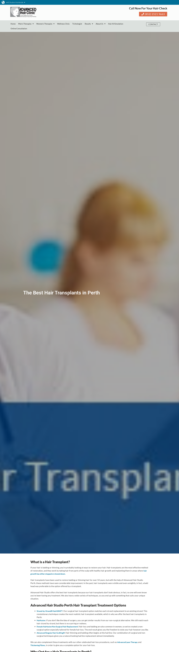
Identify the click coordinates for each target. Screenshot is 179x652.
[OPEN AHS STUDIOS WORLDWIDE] (24, 2)
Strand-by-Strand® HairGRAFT (49, 611)
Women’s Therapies (44, 24)
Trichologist (77, 24)
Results (88, 24)
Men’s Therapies (24, 24)
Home (13, 24)
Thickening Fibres (37, 645)
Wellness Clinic (63, 24)
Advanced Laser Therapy (127, 642)
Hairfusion (41, 620)
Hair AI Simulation (115, 24)
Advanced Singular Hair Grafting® (51, 633)
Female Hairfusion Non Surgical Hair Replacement (57, 626)
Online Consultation (19, 28)
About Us (99, 24)
